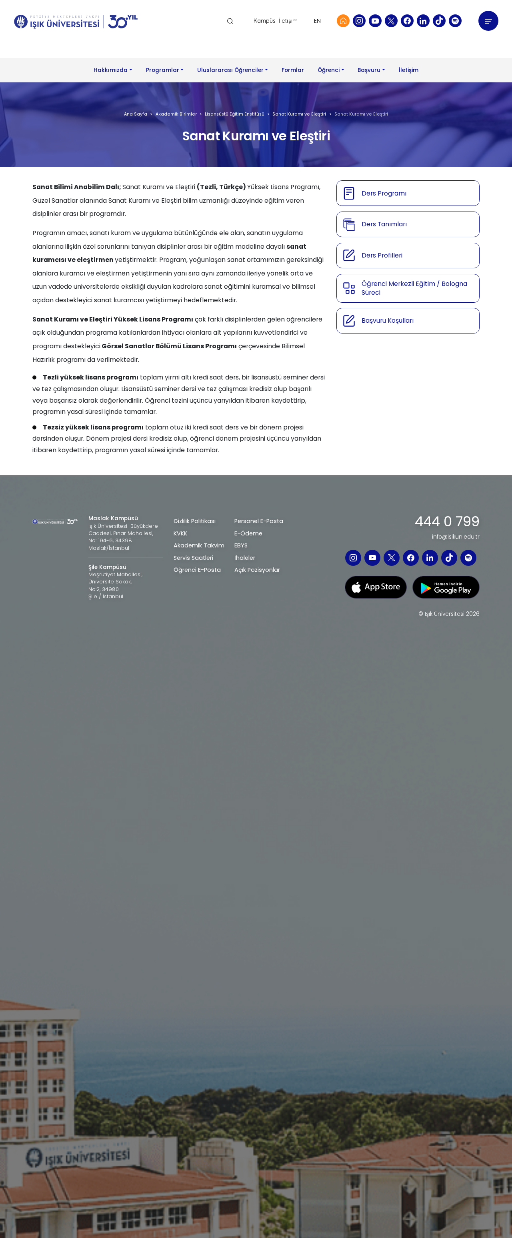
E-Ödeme (248, 533)
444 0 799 (447, 522)
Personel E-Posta (258, 521)
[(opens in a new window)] (359, 20)
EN (317, 21)
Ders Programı (384, 193)
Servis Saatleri (193, 558)
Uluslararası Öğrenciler (230, 70)
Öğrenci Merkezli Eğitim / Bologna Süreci (414, 288)
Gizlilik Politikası (195, 521)
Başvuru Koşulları (388, 320)
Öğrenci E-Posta (197, 570)
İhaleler (244, 558)
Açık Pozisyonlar (257, 570)
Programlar (162, 70)
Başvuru (369, 70)
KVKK (180, 533)
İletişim (288, 21)
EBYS (241, 545)
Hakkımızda (111, 70)
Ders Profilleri (382, 255)
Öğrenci (329, 70)
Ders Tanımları (384, 224)
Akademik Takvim (199, 545)
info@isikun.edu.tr (456, 537)
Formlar (293, 70)
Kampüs (265, 21)
